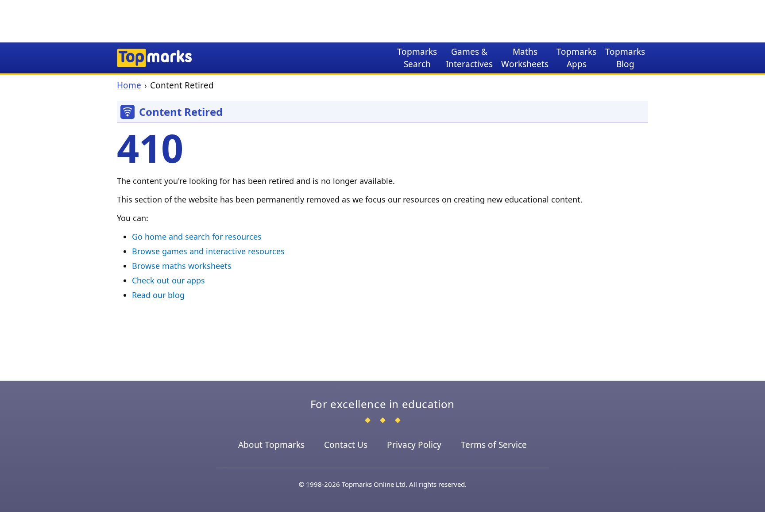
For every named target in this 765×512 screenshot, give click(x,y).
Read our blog (158, 295)
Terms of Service (494, 445)
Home (129, 85)
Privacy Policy (414, 445)
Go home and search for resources (197, 236)
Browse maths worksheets (182, 265)
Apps (576, 58)
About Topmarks (271, 445)
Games (469, 58)
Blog (625, 58)
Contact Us (345, 445)
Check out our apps (168, 280)
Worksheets (525, 58)
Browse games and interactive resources (208, 251)
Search (417, 58)
